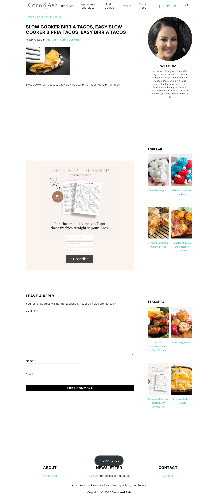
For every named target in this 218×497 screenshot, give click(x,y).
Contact (168, 475)
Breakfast (67, 6)
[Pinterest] (167, 6)
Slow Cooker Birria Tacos (48, 16)
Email (30, 374)
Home (29, 16)
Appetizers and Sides (88, 6)
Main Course (109, 6)
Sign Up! (93, 475)
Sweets (126, 6)
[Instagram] (175, 6)
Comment (33, 310)
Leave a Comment (71, 40)
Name (31, 360)
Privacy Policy (50, 475)
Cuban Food (143, 6)
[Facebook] (159, 6)
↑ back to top (109, 460)
